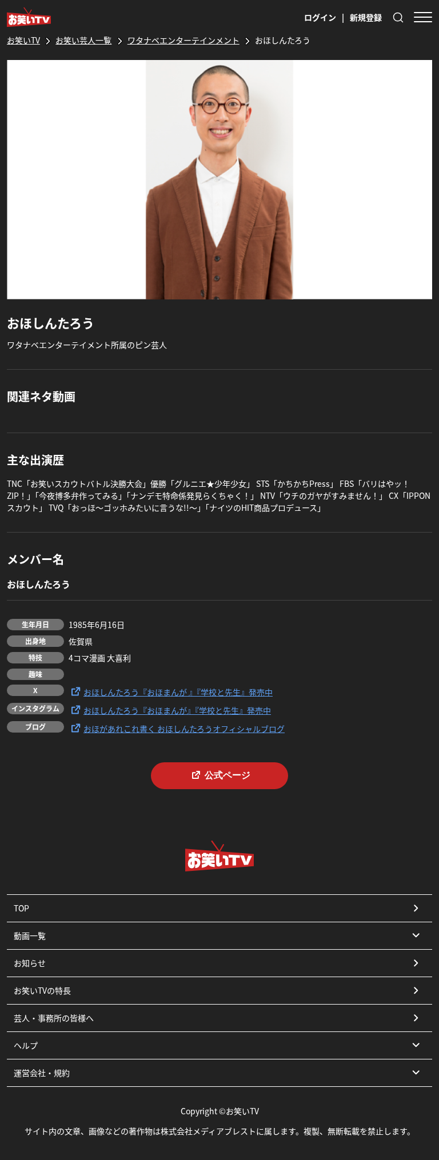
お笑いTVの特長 (42, 990)
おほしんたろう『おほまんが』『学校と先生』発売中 (177, 710)
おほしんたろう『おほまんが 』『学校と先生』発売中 (178, 692)
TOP (21, 908)
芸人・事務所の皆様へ (54, 1017)
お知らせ (30, 963)
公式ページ (227, 775)
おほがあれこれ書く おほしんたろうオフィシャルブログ (184, 728)
